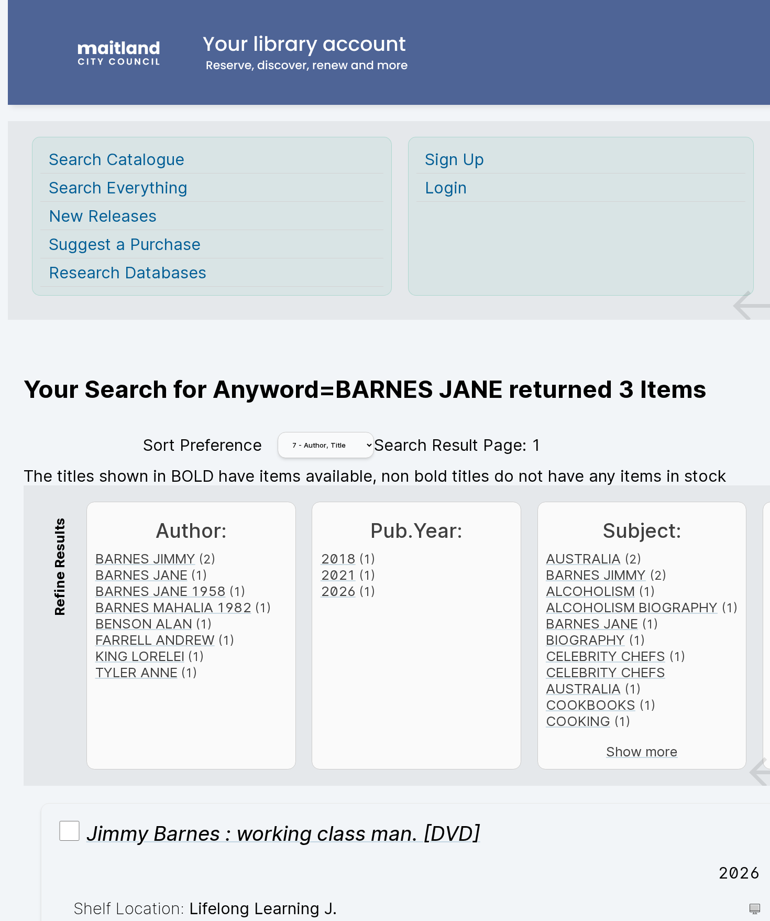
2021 (338, 575)
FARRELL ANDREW (155, 640)
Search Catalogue (116, 159)
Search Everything (118, 187)
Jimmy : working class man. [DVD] (283, 833)
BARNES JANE (141, 575)
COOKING (578, 721)
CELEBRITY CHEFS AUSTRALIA (605, 680)
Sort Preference (202, 444)
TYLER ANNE (136, 672)
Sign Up (454, 159)
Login (446, 187)
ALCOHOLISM (590, 591)
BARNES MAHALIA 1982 (173, 607)
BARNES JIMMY (145, 558)
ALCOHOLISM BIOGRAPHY (632, 607)
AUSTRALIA (583, 558)
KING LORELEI (139, 656)
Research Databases (127, 272)
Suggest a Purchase (125, 244)
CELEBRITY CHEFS (605, 656)
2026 (338, 591)
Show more (642, 751)
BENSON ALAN (143, 623)
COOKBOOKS (590, 705)
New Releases (103, 215)
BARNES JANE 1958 (160, 591)
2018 (338, 558)
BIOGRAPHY (585, 640)
